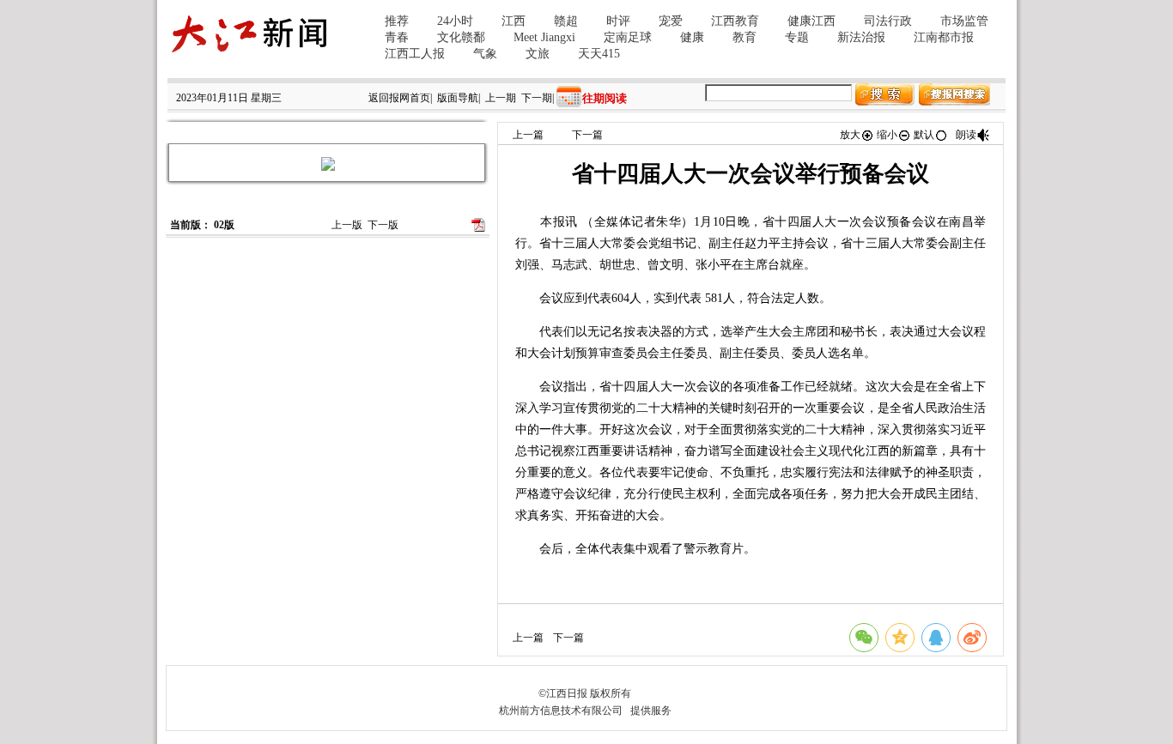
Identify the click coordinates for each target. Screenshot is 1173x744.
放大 (850, 135)
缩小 (887, 135)
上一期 (500, 98)
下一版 (383, 225)
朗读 (966, 135)
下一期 (536, 98)
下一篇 (587, 135)
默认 (924, 135)
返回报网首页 (399, 98)
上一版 (346, 225)
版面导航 (457, 98)
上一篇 (528, 135)
